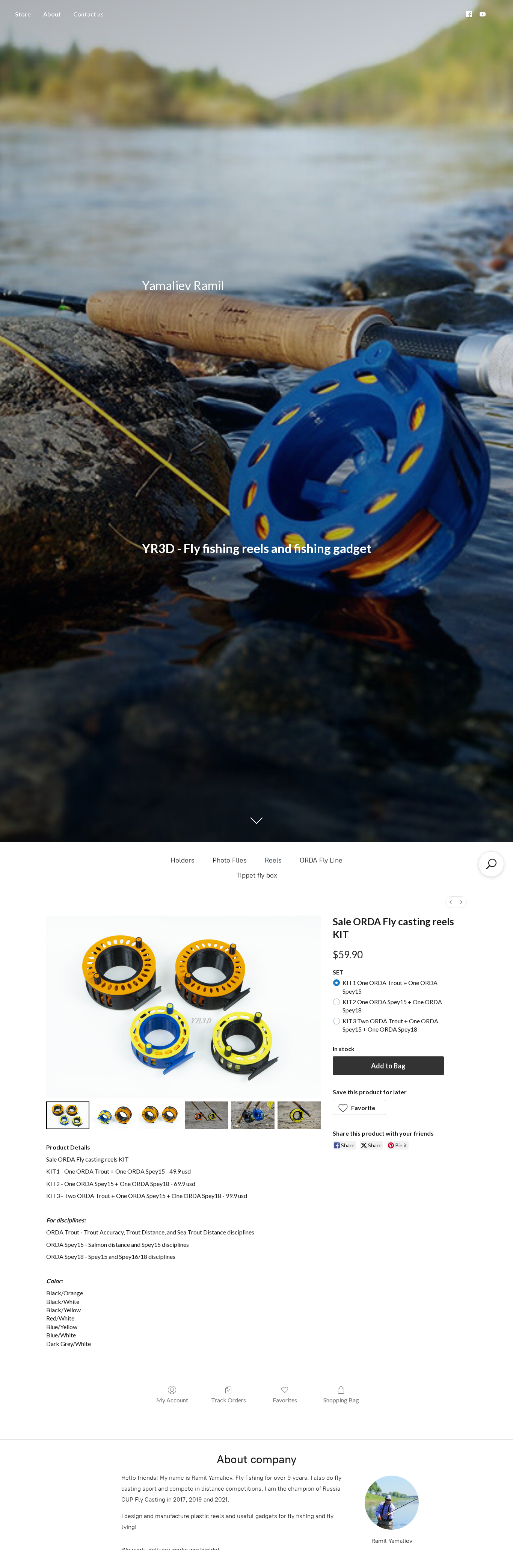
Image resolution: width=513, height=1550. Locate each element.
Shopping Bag (341, 1399)
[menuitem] (450, 902)
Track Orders (228, 1399)
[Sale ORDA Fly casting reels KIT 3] (206, 1115)
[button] (359, 1107)
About (52, 14)
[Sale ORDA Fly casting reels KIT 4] (252, 1115)
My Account (172, 1399)
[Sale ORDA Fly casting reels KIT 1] (114, 1115)
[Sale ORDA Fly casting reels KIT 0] (67, 1115)
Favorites (285, 1399)
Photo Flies (230, 860)
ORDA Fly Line (321, 860)
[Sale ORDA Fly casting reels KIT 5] (299, 1115)
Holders (182, 860)
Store (23, 14)
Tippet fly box (256, 875)
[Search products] (491, 864)
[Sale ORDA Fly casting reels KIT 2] (160, 1115)
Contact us (88, 14)
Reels (273, 860)
